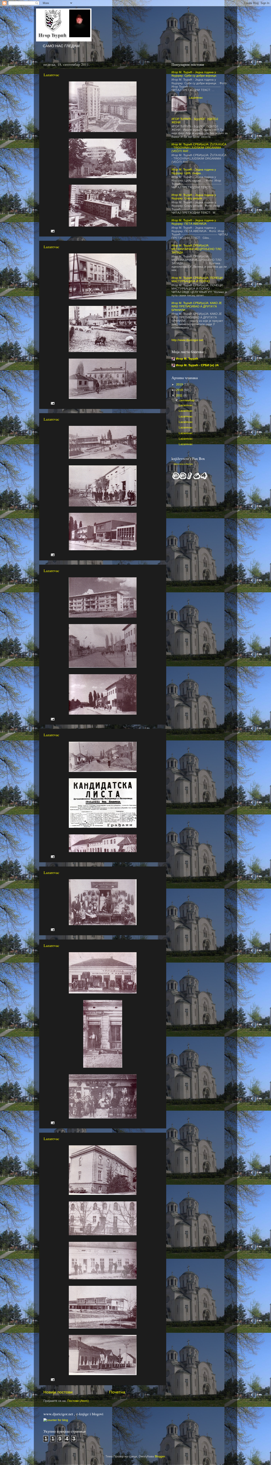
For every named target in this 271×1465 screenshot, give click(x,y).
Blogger (160, 1456)
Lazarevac (51, 74)
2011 (179, 395)
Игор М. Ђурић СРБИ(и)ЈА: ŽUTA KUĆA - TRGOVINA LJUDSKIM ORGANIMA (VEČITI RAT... (198, 148)
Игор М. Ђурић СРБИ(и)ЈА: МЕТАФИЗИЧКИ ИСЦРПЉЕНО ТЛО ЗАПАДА (196, 249)
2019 (180, 384)
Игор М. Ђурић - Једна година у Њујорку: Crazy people (193, 196)
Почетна (117, 1392)
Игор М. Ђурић (187, 358)
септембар (187, 400)
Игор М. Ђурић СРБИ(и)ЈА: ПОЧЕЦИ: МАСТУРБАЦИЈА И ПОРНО (197, 279)
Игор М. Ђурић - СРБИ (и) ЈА (197, 365)
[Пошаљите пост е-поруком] (52, 230)
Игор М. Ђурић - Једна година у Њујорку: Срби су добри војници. (194, 74)
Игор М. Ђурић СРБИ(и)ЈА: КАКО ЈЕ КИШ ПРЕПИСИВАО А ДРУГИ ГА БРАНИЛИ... (196, 306)
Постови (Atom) (78, 1400)
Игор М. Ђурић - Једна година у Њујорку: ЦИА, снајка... (193, 171)
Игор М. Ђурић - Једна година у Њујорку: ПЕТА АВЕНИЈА (193, 222)
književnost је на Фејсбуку (183, 464)
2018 (180, 390)
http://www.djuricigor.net (187, 340)
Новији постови (58, 1392)
